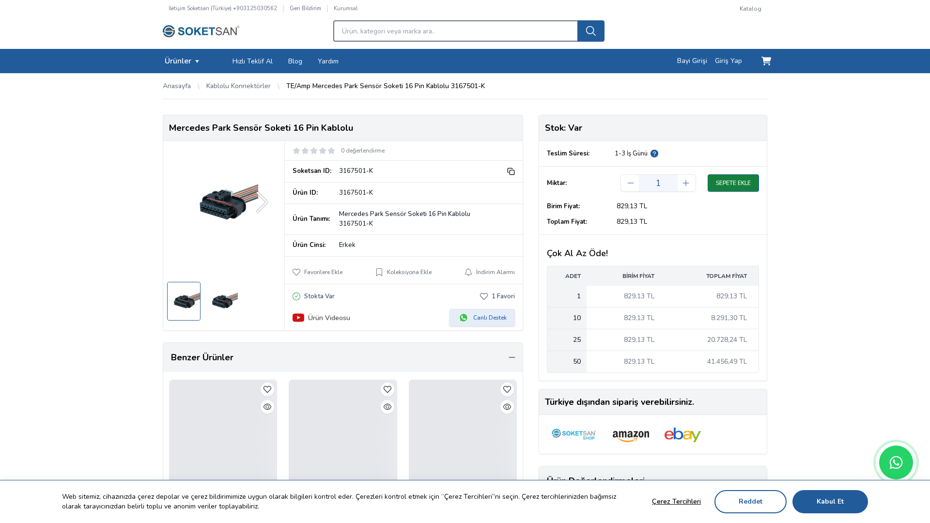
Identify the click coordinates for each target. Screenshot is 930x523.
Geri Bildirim (305, 8)
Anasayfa (177, 86)
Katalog (750, 9)
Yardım (328, 61)
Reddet (750, 501)
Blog (295, 61)
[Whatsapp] (896, 462)
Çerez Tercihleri (676, 501)
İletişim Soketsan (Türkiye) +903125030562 (223, 8)
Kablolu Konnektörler (238, 86)
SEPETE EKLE (733, 183)
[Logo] (201, 34)
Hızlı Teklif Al (252, 61)
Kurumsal (345, 8)
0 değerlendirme (363, 150)
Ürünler (178, 61)
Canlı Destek (490, 318)
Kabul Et (830, 501)
